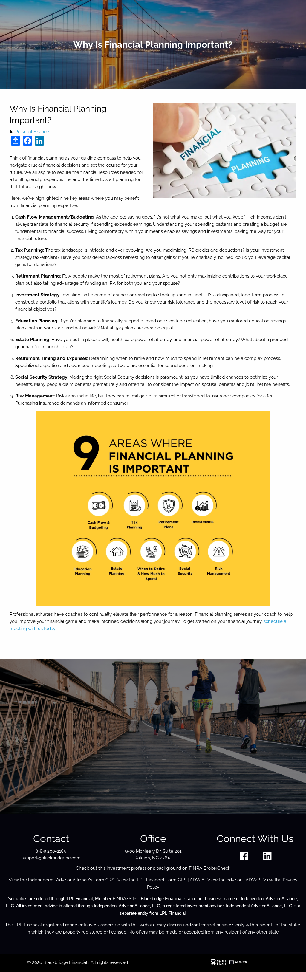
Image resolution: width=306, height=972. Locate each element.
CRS (109, 880)
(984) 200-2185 (51, 851)
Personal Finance (32, 131)
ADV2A (197, 880)
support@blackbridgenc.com (51, 857)
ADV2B (253, 880)
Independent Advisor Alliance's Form (66, 880)
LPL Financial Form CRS (161, 880)
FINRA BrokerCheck (209, 868)
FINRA (119, 898)
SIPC (133, 898)
